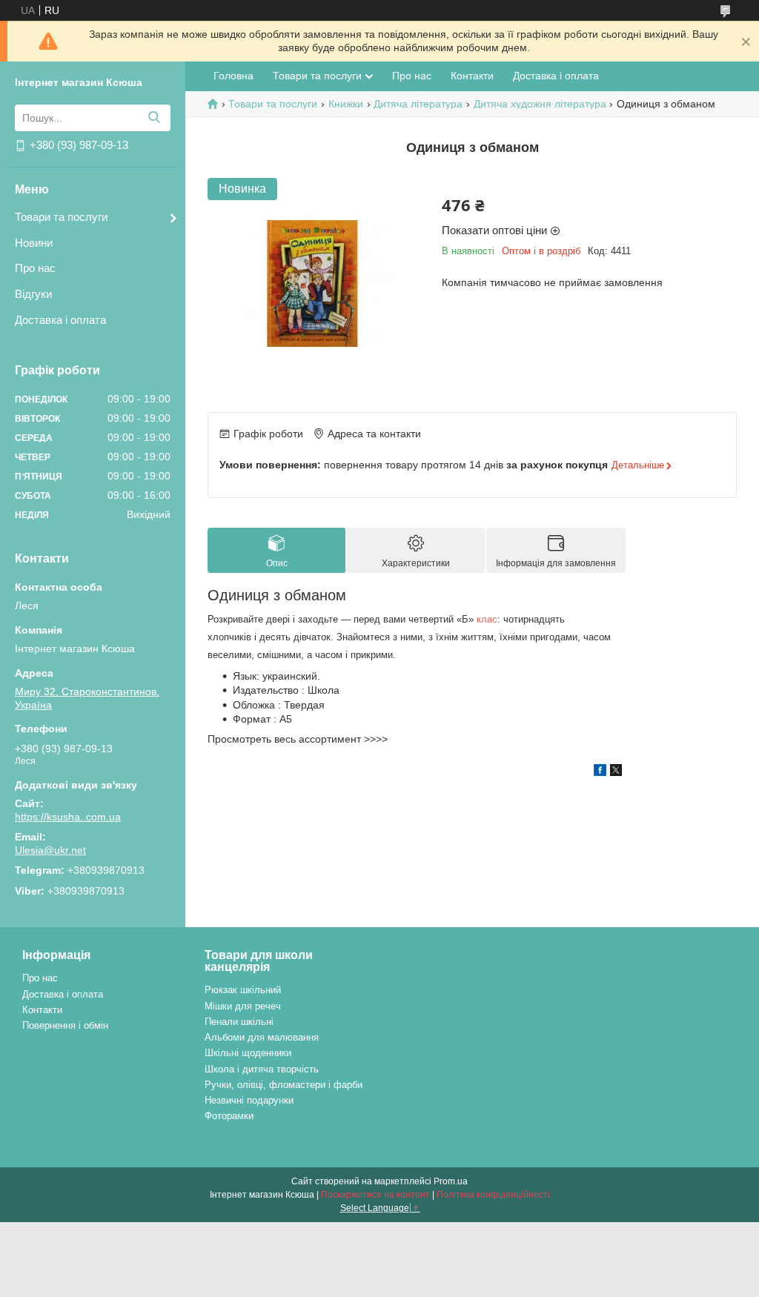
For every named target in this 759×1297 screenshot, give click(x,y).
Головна (233, 76)
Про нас (35, 268)
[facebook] (600, 772)
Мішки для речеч (243, 1006)
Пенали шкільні (239, 1021)
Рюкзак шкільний (243, 989)
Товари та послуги (61, 216)
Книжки (345, 104)
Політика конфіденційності (493, 1195)
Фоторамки (229, 1115)
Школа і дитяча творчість (262, 1069)
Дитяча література (418, 104)
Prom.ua (451, 1181)
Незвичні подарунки (249, 1100)
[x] (616, 772)
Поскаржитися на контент (375, 1195)
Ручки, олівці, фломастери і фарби (283, 1084)
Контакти (472, 76)
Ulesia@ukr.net (50, 850)
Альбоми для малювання (262, 1037)
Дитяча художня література (540, 104)
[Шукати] (153, 118)
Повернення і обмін (65, 1025)
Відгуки (33, 294)
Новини (34, 242)
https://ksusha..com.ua (68, 817)
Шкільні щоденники (248, 1052)
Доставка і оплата (60, 320)
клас (487, 619)
